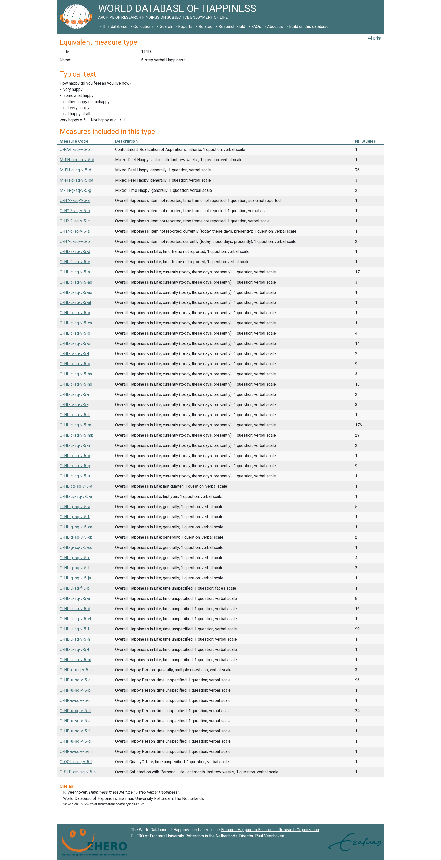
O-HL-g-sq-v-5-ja (75, 578)
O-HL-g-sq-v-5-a (75, 506)
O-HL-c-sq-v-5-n (75, 445)
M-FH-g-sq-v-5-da (76, 180)
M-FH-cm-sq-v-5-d (77, 159)
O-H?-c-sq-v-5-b (75, 241)
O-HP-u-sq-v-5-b (75, 690)
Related (205, 26)
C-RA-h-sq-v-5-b (75, 149)
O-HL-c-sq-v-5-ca (76, 323)
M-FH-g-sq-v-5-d (75, 170)
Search (166, 26)
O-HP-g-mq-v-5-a (76, 669)
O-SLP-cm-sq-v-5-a (78, 771)
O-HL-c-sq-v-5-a (75, 272)
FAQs (256, 26)
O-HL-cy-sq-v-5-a (76, 496)
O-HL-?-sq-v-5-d (75, 251)
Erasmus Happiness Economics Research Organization (270, 829)
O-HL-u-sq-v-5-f (74, 629)
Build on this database (309, 26)
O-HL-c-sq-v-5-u (75, 476)
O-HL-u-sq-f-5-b (75, 588)
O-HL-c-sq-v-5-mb (76, 435)
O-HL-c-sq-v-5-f (74, 353)
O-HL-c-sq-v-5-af (75, 302)
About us (275, 26)
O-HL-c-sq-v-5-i (74, 394)
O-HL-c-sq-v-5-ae (76, 292)
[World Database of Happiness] (77, 17)
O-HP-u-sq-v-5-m (76, 751)
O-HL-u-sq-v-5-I (74, 649)
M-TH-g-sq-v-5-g (75, 190)
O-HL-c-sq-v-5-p (75, 465)
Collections (143, 26)
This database (114, 26)
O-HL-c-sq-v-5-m (75, 425)
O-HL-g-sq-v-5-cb (76, 537)
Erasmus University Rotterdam (177, 835)
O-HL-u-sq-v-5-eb (76, 618)
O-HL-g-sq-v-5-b (75, 516)
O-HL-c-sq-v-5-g (75, 363)
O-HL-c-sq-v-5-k (75, 414)
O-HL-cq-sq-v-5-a (76, 486)
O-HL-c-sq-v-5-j (74, 404)
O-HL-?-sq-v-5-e (75, 261)
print (376, 38)
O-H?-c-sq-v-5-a (75, 231)
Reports (185, 26)
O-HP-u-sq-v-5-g (75, 741)
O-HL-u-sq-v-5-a (75, 598)
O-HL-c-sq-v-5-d (75, 333)
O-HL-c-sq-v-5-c (75, 312)
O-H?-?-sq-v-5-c (75, 221)
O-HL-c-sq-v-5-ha (76, 374)
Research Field (231, 26)
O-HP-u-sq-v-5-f (75, 731)
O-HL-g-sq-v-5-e (75, 557)
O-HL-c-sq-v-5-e (75, 343)
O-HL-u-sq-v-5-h (75, 639)
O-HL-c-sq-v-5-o (75, 455)
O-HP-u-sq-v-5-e (75, 720)
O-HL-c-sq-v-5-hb (76, 384)
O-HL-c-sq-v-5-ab (76, 282)
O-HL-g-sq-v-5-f (75, 567)
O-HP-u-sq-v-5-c (75, 700)
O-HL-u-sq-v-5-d (75, 608)
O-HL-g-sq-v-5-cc (76, 547)
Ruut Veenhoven (269, 835)
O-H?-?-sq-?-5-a (75, 200)
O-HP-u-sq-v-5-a (75, 680)
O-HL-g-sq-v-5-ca (76, 527)
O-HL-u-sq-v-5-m (75, 659)
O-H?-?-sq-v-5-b (75, 210)
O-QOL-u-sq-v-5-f (76, 761)
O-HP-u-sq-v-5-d (75, 710)
